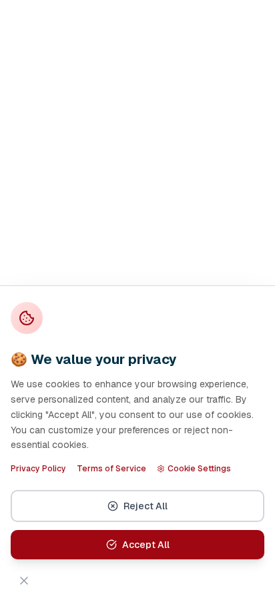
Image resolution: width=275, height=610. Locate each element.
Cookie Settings (199, 468)
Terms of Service (111, 468)
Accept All (146, 545)
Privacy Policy (38, 468)
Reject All (145, 506)
